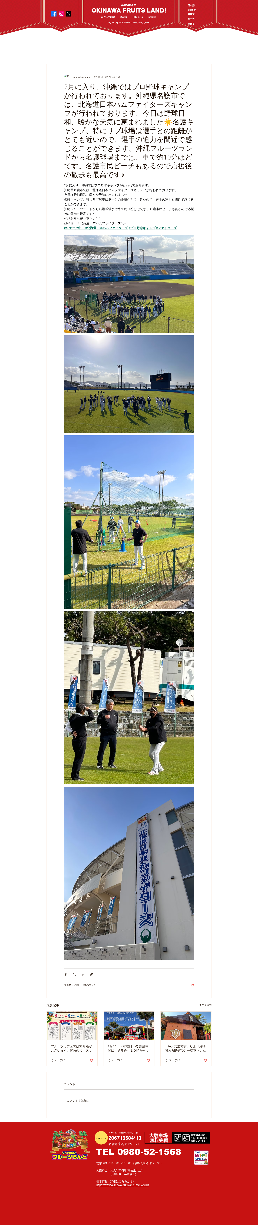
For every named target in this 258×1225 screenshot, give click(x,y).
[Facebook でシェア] (65, 974)
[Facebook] (54, 14)
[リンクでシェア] (91, 974)
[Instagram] (61, 14)
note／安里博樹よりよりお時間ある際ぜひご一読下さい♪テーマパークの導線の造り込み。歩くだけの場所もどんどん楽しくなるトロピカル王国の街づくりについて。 (185, 1049)
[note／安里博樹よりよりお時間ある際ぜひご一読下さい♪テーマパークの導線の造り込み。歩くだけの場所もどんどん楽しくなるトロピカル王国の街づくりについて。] (186, 1026)
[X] (68, 14)
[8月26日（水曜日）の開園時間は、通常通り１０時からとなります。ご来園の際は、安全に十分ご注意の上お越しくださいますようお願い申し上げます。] (129, 1026)
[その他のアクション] (192, 77)
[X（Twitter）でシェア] (74, 974)
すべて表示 (205, 1004)
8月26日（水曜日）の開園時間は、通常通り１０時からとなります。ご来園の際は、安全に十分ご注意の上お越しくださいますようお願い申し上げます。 (128, 1049)
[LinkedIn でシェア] (83, 974)
